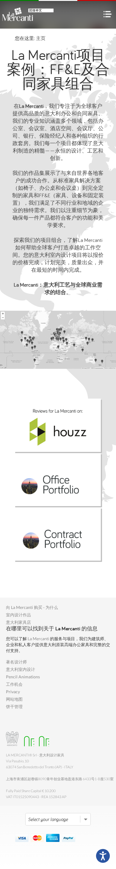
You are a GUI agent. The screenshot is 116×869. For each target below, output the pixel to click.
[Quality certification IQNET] (42, 738)
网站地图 (14, 699)
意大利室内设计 (20, 669)
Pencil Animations (23, 676)
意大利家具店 (18, 622)
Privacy (13, 691)
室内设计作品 (18, 614)
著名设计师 (16, 661)
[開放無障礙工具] (103, 856)
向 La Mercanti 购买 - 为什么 (32, 607)
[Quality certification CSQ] (27, 738)
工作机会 (14, 684)
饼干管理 (14, 706)
